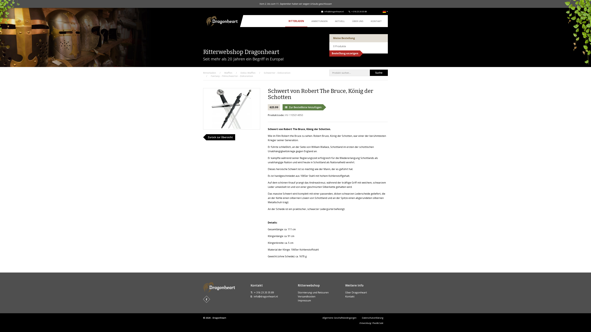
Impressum (304, 300)
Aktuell (340, 21)
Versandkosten (306, 296)
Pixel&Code (377, 323)
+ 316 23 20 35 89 (359, 11)
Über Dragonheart (356, 292)
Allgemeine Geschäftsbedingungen (339, 317)
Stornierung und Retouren (313, 292)
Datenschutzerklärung (372, 317)
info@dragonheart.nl (334, 11)
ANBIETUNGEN (319, 21)
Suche (378, 72)
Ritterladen (296, 21)
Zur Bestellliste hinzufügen (305, 107)
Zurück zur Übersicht (220, 137)
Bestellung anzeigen (345, 53)
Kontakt (376, 21)
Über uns (357, 21)
